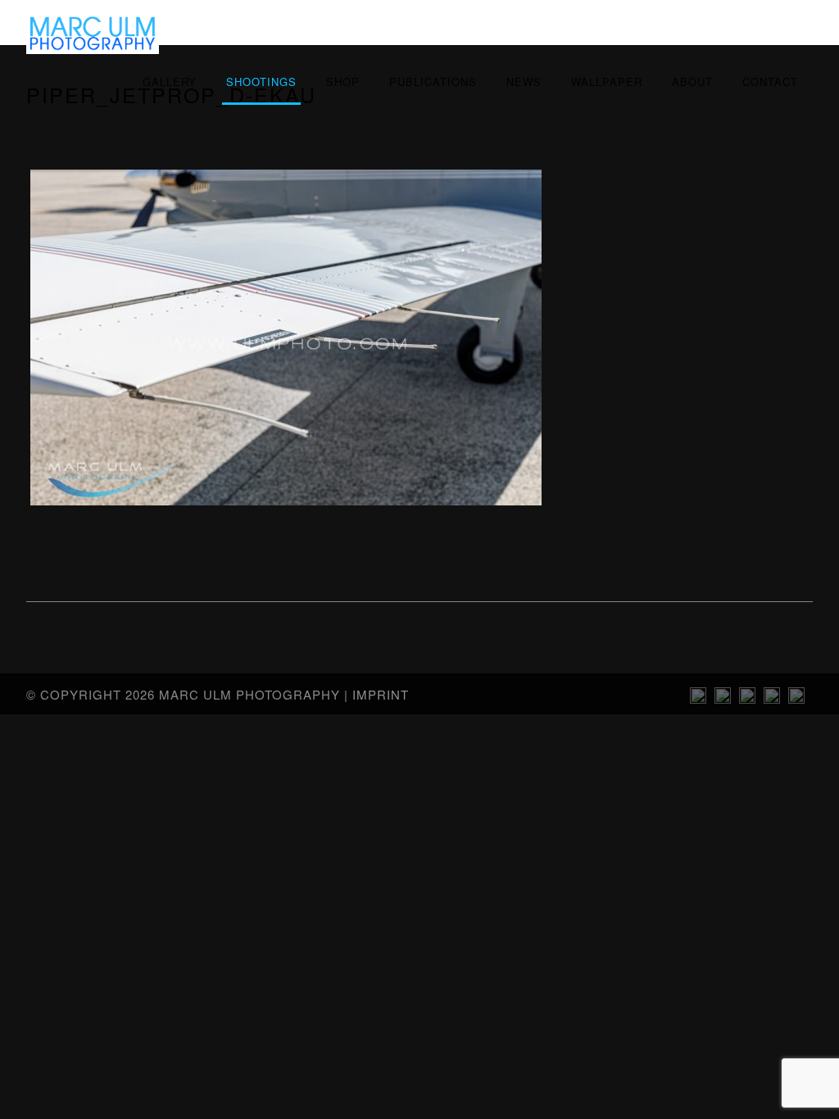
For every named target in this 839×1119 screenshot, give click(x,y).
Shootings (261, 81)
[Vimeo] (747, 699)
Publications (433, 81)
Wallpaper (606, 81)
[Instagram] (698, 699)
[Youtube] (772, 699)
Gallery (170, 81)
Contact (770, 81)
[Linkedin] (722, 699)
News (524, 81)
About (692, 81)
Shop (343, 81)
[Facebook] (796, 699)
